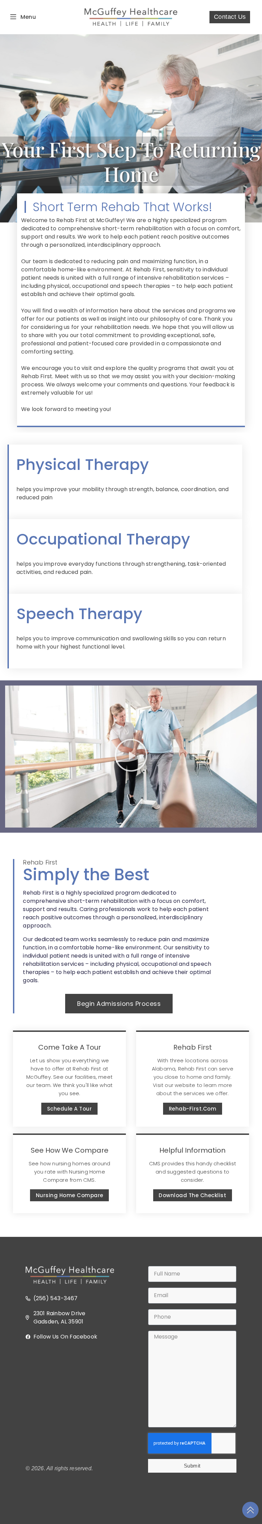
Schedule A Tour (69, 1108)
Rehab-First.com (193, 1108)
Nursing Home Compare (69, 1195)
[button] (131, 756)
